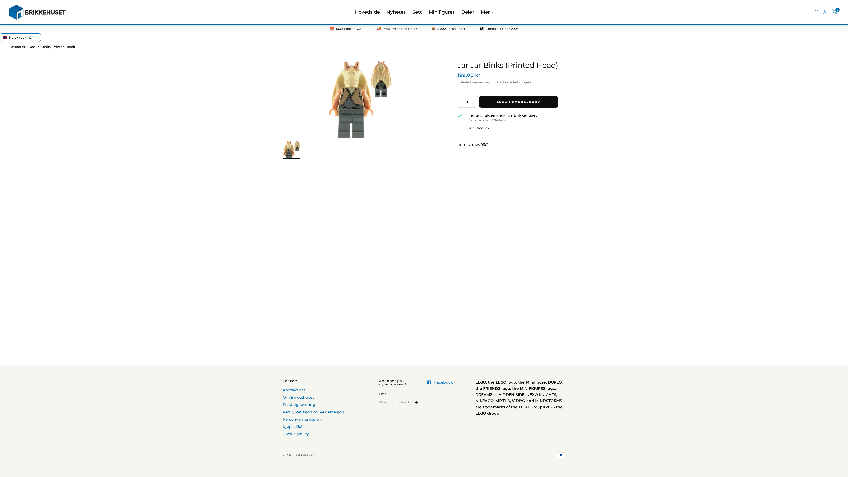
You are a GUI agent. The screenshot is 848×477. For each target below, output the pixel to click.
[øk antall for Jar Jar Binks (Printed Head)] (473, 101)
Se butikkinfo (478, 128)
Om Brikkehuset (298, 397)
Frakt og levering (299, 404)
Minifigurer (442, 12)
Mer (485, 12)
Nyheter (396, 12)
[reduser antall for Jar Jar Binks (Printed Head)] (461, 101)
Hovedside (367, 12)
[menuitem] (367, 12)
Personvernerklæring (303, 419)
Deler (467, 12)
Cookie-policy (296, 434)
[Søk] (816, 12)
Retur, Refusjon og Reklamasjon (313, 412)
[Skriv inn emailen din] (416, 402)
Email (383, 394)
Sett (417, 12)
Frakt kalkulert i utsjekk (514, 82)
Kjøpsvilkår (293, 426)
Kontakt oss (294, 390)
